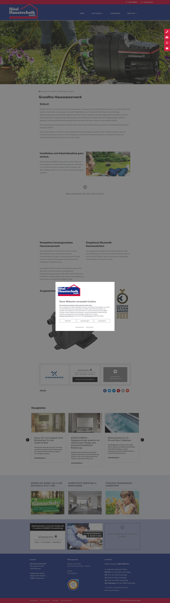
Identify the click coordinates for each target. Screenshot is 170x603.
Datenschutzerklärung (66, 316)
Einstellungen (85, 321)
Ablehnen (68, 321)
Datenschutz (80, 327)
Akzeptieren (102, 321)
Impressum (89, 327)
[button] (167, 31)
